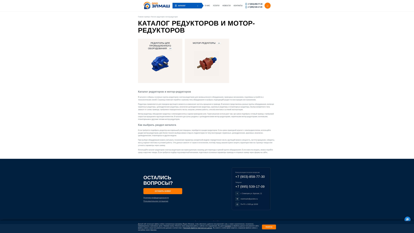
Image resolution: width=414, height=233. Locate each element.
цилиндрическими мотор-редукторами (215, 116)
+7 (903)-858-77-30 (255, 4)
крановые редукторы (219, 107)
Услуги (216, 5)
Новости (226, 5)
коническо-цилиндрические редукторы (195, 107)
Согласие (228, 226)
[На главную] (156, 5)
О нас (207, 5)
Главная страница (144, 17)
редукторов (173, 97)
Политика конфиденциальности (156, 198)
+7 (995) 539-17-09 (255, 7)
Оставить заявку (163, 191)
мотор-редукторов (187, 97)
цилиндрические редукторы (168, 107)
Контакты (238, 5)
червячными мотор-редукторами (244, 116)
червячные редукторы (147, 107)
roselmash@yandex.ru (249, 199)
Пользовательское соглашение (155, 201)
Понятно (269, 227)
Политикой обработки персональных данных (197, 228)
